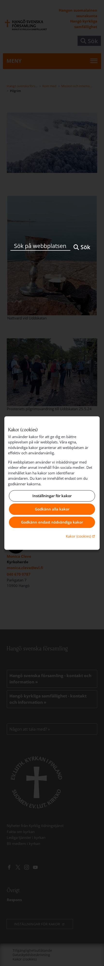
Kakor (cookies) (81, 536)
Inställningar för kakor (52, 496)
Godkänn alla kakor (52, 509)
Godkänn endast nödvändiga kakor (52, 522)
